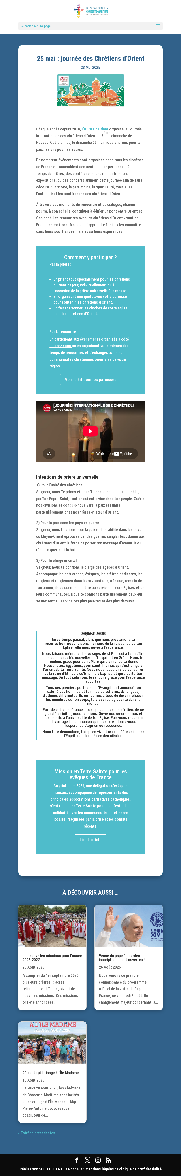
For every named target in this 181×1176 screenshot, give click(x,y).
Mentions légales (99, 1169)
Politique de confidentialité (139, 1169)
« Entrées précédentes (36, 1133)
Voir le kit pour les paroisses (90, 379)
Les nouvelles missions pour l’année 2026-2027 (52, 957)
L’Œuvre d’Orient (95, 129)
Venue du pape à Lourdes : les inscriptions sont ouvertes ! (123, 957)
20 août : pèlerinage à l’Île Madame (51, 1072)
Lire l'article (91, 839)
